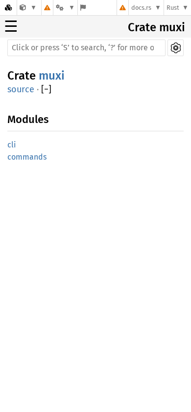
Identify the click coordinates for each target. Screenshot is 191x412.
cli (11, 144)
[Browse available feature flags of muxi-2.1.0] (83, 7)
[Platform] (65, 7)
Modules (27, 119)
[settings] (175, 48)
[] (46, 89)
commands (27, 157)
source (20, 89)
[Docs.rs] (8, 7)
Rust (173, 7)
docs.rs (141, 7)
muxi (52, 75)
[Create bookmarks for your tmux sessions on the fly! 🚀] (28, 7)
